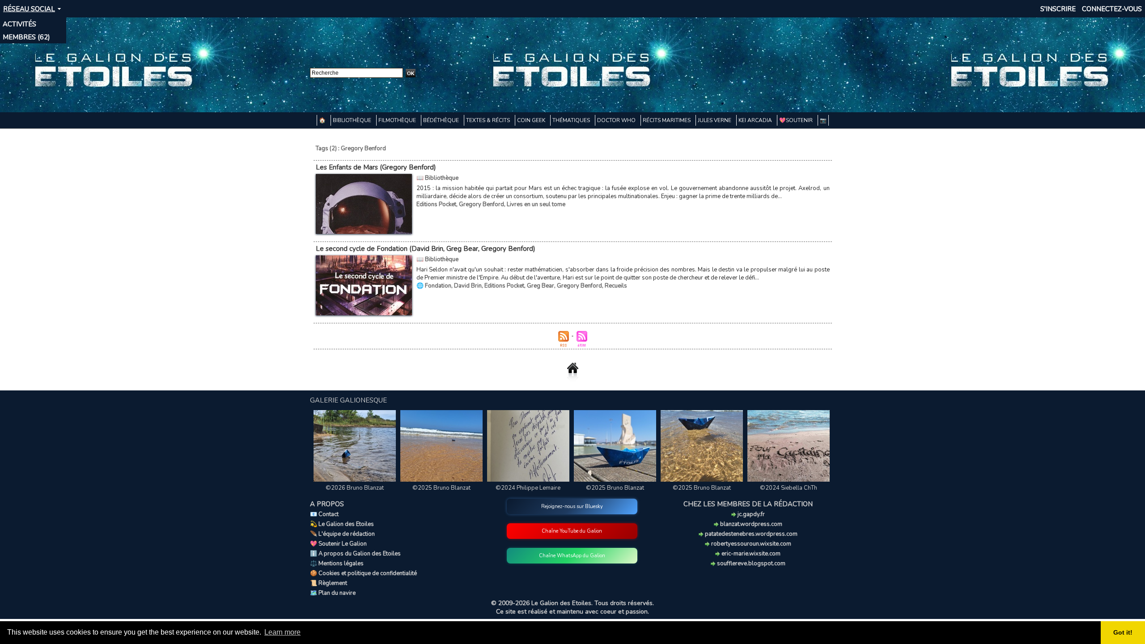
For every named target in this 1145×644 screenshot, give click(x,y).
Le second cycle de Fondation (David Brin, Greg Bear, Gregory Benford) (425, 248)
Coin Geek (532, 120)
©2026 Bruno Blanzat (355, 488)
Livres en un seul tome (536, 204)
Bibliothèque (353, 120)
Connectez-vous (1112, 8)
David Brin (468, 286)
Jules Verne (715, 120)
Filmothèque (397, 120)
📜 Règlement (328, 583)
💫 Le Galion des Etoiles (342, 524)
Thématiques (571, 120)
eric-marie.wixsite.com (750, 554)
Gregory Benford (481, 204)
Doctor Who (617, 120)
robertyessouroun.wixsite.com (750, 544)
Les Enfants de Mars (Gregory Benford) (376, 167)
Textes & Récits (488, 120)
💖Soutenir (796, 120)
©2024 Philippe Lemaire (528, 488)
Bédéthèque (441, 120)
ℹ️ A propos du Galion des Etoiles (355, 554)
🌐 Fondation (433, 286)
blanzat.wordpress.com (750, 524)
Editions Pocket (436, 204)
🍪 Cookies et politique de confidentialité (363, 573)
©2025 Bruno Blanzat (441, 488)
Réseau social (29, 8)
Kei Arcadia (755, 120)
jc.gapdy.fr (750, 514)
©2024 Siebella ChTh (788, 488)
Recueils (616, 286)
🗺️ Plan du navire (333, 593)
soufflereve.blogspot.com (750, 563)
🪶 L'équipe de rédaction (342, 534)
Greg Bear (540, 286)
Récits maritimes (667, 120)
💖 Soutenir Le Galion (338, 544)
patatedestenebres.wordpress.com (750, 534)
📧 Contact (324, 514)
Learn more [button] (282, 632)
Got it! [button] (1122, 632)
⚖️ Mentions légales (337, 563)
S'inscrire (1058, 8)
